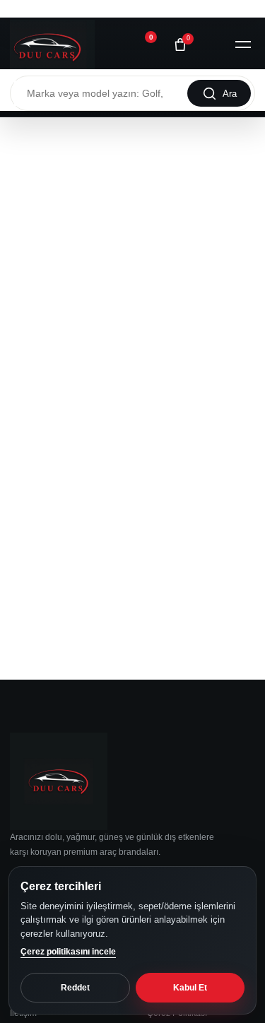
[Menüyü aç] (243, 44)
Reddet (75, 988)
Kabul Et (190, 988)
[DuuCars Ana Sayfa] (52, 44)
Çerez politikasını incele (68, 952)
